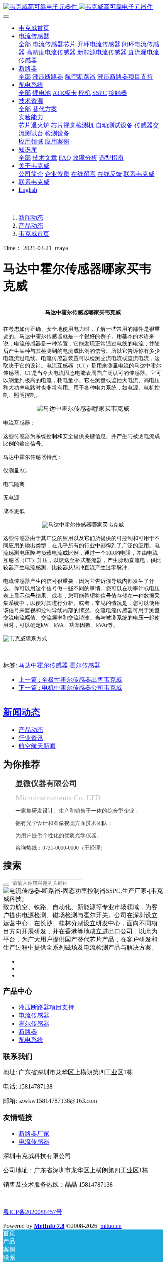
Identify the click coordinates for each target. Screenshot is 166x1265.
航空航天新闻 (37, 746)
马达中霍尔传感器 (43, 665)
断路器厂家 (34, 1133)
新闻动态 (31, 217)
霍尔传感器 (84, 665)
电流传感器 (34, 1141)
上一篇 (70, 679)
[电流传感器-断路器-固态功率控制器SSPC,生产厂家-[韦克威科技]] (83, 7)
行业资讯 (31, 738)
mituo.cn (111, 1226)
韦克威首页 (34, 28)
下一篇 (70, 687)
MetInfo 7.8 (49, 1226)
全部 (25, 44)
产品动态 (31, 225)
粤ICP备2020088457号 (32, 1212)
